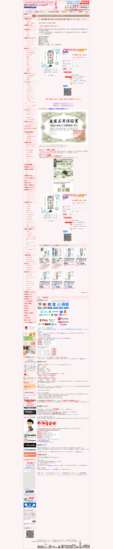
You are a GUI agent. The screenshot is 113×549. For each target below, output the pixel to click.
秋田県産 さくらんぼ (29, 291)
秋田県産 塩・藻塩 (29, 169)
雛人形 (26, 306)
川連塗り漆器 (28, 255)
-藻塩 (26, 173)
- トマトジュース (29, 44)
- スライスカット (29, 88)
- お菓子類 (28, 289)
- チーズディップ (29, 92)
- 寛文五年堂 (28, 54)
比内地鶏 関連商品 (29, 132)
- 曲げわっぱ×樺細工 (30, 226)
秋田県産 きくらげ (29, 166)
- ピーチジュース (29, 193)
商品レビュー (73, 11)
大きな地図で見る (27, 489)
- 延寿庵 (27, 65)
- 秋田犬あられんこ (30, 156)
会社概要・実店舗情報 (71, 540)
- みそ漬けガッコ (29, 90)
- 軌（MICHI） (29, 218)
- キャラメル (28, 107)
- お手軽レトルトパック (30, 114)
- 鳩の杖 (27, 252)
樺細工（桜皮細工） (29, 229)
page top (85, 292)
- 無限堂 (27, 56)
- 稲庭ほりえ (28, 69)
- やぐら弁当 (28, 216)
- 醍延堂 (27, 71)
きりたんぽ (27, 109)
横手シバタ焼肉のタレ (30, 185)
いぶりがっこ (28, 81)
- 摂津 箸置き (28, 257)
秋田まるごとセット (29, 121)
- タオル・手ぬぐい (30, 283)
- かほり (27, 33)
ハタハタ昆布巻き (29, 301)
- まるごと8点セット (30, 123)
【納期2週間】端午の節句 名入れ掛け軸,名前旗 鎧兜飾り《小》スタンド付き (57, 283)
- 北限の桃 (28, 21)
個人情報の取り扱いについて (43, 540)
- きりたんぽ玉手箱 (30, 119)
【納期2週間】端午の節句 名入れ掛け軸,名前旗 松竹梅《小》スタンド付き (81, 260)
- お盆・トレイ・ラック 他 (30, 243)
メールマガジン (29, 510)
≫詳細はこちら (63, 333)
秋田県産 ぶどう (28, 25)
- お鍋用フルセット (30, 117)
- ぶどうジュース (29, 42)
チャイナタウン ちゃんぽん (30, 129)
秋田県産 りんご (28, 299)
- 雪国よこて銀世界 (30, 23)
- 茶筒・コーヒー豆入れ (30, 240)
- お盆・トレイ (29, 220)
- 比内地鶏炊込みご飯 (30, 136)
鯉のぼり (27, 310)
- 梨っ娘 (27, 35)
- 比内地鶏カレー (29, 138)
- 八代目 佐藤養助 (29, 52)
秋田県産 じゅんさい (29, 187)
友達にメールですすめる (77, 83)
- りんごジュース (29, 40)
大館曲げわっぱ (28, 202)
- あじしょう (28, 60)
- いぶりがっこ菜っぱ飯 (30, 103)
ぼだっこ (27, 180)
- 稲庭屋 (27, 58)
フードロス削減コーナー (30, 322)
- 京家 (27, 63)
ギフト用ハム (28, 317)
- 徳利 (27, 224)
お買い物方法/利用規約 (53, 11)
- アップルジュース (30, 191)
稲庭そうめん (28, 73)
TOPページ (40, 15)
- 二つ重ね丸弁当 (29, 214)
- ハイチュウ (28, 162)
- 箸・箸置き (28, 235)
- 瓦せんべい (28, 158)
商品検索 (26, 14)
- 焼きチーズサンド (30, 98)
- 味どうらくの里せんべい (30, 147)
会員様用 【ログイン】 (40, 11)
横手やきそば (28, 182)
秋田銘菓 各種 (28, 142)
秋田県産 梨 (27, 29)
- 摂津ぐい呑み (29, 259)
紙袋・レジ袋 (28, 320)
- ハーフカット (29, 86)
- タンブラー (28, 287)
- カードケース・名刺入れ (30, 246)
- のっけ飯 (28, 100)
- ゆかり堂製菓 (29, 152)
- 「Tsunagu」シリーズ (30, 250)
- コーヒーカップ (29, 222)
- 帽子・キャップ (29, 285)
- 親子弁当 (28, 204)
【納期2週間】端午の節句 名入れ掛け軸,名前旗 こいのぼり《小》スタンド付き (69, 283)
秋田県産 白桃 (28, 18)
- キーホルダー (29, 233)
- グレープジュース (30, 196)
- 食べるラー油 (29, 96)
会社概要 (80, 11)
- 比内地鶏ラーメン (30, 134)
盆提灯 (26, 315)
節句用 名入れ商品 (29, 313)
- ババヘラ (28, 160)
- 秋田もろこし (29, 154)
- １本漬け (28, 83)
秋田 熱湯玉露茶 (28, 164)
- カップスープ (29, 112)
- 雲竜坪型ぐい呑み (30, 261)
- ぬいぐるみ (28, 276)
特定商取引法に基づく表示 (58, 540)
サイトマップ (86, 12)
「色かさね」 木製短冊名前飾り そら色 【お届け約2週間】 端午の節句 (57, 260)
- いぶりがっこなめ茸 (30, 105)
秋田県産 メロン (28, 294)
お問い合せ (64, 11)
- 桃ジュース (28, 46)
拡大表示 (52, 75)
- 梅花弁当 (28, 210)
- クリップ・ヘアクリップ (30, 279)
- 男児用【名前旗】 (59, 15)
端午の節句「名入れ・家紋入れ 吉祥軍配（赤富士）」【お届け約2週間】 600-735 (45, 260)
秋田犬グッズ (28, 271)
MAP (60, 461)
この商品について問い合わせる (79, 80)
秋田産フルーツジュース (30, 38)
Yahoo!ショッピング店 (30, 409)
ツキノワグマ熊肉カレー (30, 178)
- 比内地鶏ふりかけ (30, 140)
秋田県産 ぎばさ (28, 175)
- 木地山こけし (29, 267)
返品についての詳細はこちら (78, 76)
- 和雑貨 (27, 231)
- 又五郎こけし (29, 265)
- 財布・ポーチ (29, 281)
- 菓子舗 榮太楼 (29, 150)
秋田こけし (27, 263)
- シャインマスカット (30, 27)
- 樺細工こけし (29, 269)
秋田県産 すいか (28, 296)
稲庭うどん (27, 48)
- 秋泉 (27, 31)
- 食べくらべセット (30, 50)
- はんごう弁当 (29, 212)
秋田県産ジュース (29, 189)
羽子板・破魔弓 (28, 303)
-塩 (26, 171)
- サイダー (28, 200)
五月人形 (27, 308)
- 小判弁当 (28, 206)
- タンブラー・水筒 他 (30, 237)
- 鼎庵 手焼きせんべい (30, 144)
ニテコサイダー (28, 126)
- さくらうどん (29, 67)
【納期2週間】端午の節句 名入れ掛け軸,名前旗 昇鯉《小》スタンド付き (69, 260)
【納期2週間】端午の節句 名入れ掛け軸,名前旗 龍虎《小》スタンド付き (45, 283)
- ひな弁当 (28, 208)
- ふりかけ (28, 94)
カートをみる (29, 11)
